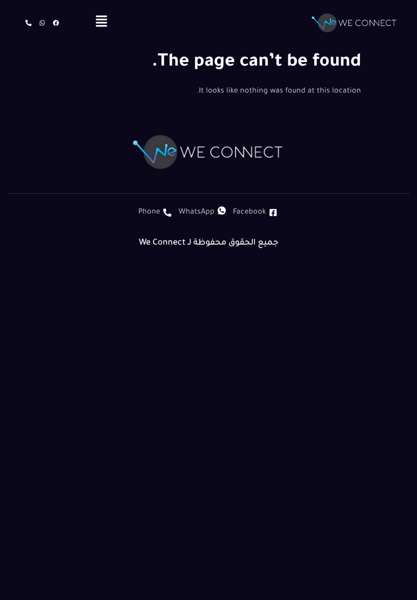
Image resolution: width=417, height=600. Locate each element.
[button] (101, 23)
